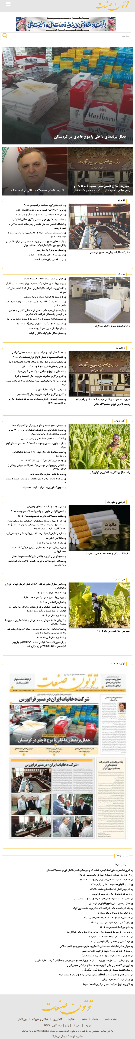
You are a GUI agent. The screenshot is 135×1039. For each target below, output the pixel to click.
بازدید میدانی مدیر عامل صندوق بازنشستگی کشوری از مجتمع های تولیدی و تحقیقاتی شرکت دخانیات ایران (82, 960)
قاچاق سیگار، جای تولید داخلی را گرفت (46, 255)
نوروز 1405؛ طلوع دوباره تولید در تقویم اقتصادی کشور (39, 210)
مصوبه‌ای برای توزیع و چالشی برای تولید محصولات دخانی (37, 556)
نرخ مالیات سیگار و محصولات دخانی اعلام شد (107, 553)
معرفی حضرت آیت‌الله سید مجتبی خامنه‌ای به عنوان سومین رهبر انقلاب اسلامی (95, 946)
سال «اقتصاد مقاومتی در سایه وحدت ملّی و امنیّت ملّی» (39, 215)
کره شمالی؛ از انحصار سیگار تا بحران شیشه (43, 297)
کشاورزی (119, 421)
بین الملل (120, 579)
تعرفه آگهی (57, 1025)
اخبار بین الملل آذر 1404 (52, 615)
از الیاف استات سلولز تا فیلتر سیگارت (112, 326)
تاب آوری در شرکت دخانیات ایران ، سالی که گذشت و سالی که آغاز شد (98, 932)
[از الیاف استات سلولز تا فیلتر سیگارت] (99, 300)
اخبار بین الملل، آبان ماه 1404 (50, 637)
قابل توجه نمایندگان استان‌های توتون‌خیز (45, 507)
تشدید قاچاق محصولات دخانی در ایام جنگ (37, 190)
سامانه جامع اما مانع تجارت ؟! (50, 543)
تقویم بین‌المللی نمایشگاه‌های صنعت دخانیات (43, 279)
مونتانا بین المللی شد (54, 538)
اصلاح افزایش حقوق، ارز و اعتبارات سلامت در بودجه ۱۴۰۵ (37, 511)
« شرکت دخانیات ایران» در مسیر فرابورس (109, 252)
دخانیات (120, 348)
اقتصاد (121, 200)
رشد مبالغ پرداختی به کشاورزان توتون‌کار (110, 472)
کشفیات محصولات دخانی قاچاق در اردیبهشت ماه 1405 (38, 357)
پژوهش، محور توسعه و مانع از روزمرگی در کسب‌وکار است (37, 425)
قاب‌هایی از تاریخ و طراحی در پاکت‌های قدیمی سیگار (40, 371)
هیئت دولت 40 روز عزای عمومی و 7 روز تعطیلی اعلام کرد (37, 219)
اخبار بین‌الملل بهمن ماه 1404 (49, 593)
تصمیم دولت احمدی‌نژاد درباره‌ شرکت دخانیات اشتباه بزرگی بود (35, 319)
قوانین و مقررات (116, 502)
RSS (47, 1025)
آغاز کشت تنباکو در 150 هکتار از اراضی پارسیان (42, 439)
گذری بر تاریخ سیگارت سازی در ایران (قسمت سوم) (40, 394)
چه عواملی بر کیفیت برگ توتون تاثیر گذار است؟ (42, 461)
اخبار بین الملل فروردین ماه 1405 (113, 631)
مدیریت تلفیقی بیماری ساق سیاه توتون (46, 474)
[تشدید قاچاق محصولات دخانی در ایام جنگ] (35, 171)
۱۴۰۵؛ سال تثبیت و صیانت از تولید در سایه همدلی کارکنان (37, 352)
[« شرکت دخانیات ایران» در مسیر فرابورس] (99, 226)
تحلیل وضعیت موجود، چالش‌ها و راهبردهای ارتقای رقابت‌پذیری (35, 362)
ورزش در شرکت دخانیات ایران (49, 389)
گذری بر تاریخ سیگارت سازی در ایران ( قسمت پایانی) (39, 376)
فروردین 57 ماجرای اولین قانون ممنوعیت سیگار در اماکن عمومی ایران (98, 965)
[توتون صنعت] (112, 6)
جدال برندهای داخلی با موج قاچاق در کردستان (90, 137)
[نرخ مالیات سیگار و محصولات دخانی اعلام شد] (99, 528)
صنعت (121, 274)
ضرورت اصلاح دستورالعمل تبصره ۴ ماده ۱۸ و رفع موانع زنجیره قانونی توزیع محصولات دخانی (88, 870)
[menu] (8, 4)
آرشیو (67, 1025)
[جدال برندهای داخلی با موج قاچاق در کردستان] (67, 95)
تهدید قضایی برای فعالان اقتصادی (48, 259)
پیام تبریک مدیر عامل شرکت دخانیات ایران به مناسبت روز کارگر (34, 283)
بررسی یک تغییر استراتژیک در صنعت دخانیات (42, 597)
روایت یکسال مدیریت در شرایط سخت (46, 328)
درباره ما (87, 1025)
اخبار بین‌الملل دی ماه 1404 (50, 602)
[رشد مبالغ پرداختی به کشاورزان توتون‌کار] (99, 446)
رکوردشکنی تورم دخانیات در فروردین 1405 (43, 205)
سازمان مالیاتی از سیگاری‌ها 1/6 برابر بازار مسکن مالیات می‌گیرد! (34, 533)
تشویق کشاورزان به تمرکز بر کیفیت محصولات (42, 487)
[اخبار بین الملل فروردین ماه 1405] (99, 605)
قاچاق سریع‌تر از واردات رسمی (49, 250)
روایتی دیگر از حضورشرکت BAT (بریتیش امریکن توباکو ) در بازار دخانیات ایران (94, 975)
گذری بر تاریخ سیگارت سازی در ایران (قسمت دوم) (40, 324)
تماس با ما (76, 1025)
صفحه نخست (110, 1019)
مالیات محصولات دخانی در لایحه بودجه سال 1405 (40, 516)
